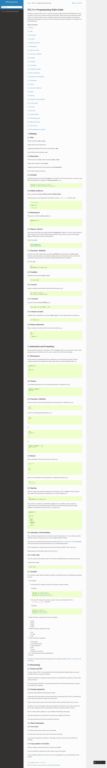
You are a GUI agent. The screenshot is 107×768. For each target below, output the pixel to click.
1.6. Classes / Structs (33, 50)
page (74, 547)
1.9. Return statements (34, 73)
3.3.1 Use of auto (32, 125)
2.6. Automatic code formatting (36, 99)
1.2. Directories (32, 35)
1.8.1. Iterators (32, 61)
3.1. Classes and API (33, 114)
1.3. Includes (31, 39)
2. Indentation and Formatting (36, 76)
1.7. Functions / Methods (34, 54)
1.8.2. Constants (32, 65)
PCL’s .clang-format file (67, 541)
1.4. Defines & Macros (34, 42)
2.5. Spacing (31, 95)
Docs (29, 3)
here (56, 551)
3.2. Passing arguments (34, 118)
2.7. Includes (31, 107)
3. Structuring (31, 110)
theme (43, 765)
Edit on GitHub (77, 3)
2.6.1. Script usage (33, 103)
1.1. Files (30, 31)
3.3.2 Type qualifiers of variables (36, 129)
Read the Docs (56, 765)
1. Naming (30, 27)
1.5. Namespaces (32, 46)
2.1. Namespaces (32, 80)
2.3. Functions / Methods (34, 88)
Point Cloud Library (12, 2)
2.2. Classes (31, 84)
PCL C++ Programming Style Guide (10, 11)
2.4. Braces (31, 91)
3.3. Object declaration (34, 122)
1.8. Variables (31, 57)
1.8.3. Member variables (34, 69)
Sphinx (35, 765)
